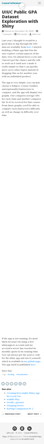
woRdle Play (13, 399)
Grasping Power (15, 405)
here (29, 47)
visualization (23, 374)
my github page (32, 361)
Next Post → (34, 414)
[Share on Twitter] (3, 384)
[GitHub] (14, 428)
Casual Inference (11, 3)
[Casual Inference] (22, 6)
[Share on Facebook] (7, 384)
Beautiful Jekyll (28, 439)
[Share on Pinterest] (24, 384)
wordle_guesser (15, 402)
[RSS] (29, 428)
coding (11, 374)
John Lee (10, 433)
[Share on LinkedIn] (16, 384)
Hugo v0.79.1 (7, 436)
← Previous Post (12, 414)
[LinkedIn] (22, 428)
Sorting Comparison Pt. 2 (20, 408)
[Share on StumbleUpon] (20, 384)
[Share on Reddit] (11, 384)
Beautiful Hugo (35, 436)
